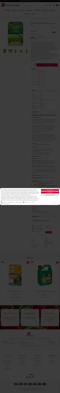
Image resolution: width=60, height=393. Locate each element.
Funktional (33, 202)
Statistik (11, 202)
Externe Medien (19, 202)
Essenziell (5, 202)
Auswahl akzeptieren (50, 195)
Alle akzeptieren (50, 189)
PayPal (26, 202)
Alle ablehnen (50, 192)
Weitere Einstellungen (5, 203)
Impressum (11, 200)
